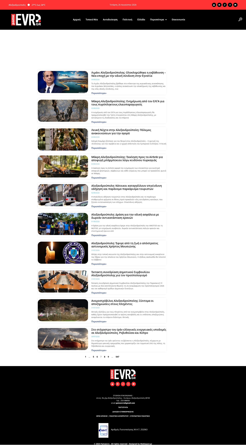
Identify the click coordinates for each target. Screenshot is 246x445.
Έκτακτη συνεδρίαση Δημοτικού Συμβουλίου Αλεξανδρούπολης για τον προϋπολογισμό (120, 273)
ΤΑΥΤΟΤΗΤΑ (123, 407)
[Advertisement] (123, 49)
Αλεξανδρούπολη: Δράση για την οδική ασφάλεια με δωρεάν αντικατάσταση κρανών (125, 216)
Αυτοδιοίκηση (110, 19)
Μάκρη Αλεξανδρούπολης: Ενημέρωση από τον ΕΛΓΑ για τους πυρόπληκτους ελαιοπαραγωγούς (127, 102)
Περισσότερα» (98, 93)
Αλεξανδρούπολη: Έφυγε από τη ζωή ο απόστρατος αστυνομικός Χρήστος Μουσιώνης (124, 244)
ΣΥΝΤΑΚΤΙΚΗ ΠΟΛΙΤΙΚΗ (140, 416)
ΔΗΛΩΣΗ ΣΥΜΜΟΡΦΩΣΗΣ (123, 412)
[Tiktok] (225, 5)
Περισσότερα (157, 19)
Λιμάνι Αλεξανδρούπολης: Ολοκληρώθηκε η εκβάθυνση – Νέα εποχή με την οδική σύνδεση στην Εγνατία (128, 74)
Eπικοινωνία (178, 19)
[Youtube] (235, 5)
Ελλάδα (141, 19)
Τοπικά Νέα (92, 19)
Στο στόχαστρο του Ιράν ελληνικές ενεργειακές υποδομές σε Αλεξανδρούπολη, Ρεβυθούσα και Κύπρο (128, 331)
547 (117, 356)
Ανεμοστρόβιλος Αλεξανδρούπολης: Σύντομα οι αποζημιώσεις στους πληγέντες (122, 302)
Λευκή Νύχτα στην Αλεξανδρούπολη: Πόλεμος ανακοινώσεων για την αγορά (121, 131)
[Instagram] (230, 5)
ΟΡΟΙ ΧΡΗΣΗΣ (102, 416)
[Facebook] (219, 5)
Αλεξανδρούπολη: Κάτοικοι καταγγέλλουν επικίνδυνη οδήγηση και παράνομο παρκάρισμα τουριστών (126, 187)
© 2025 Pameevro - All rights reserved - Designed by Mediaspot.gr (123, 444)
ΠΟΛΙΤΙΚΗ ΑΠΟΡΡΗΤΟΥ (119, 416)
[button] (240, 19)
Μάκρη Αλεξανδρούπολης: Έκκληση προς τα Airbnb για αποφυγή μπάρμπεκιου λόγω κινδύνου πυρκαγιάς (127, 158)
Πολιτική (127, 19)
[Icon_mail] (214, 5)
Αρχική (76, 19)
